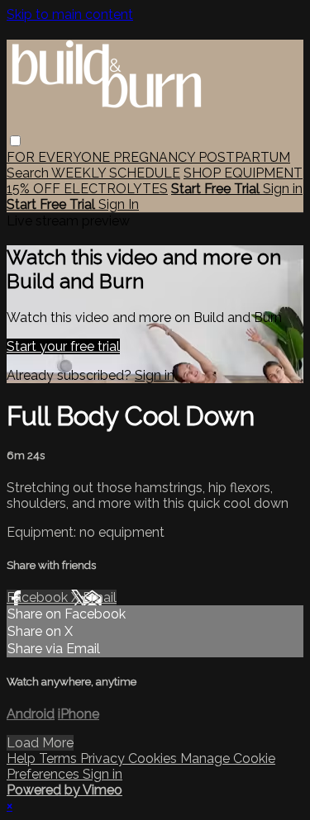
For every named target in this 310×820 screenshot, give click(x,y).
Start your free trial (63, 346)
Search (29, 173)
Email (100, 597)
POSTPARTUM (244, 157)
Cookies (154, 758)
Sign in (283, 189)
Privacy (104, 758)
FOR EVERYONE (60, 157)
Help (23, 758)
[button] (15, 140)
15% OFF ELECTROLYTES (87, 189)
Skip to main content (70, 14)
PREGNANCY (155, 157)
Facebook (39, 597)
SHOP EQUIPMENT (243, 173)
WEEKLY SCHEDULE (115, 173)
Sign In (118, 204)
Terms (59, 758)
